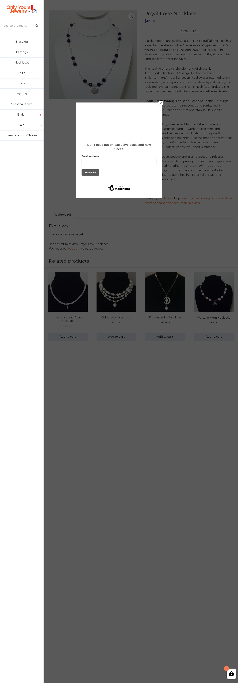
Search (36, 25)
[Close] (160, 103)
